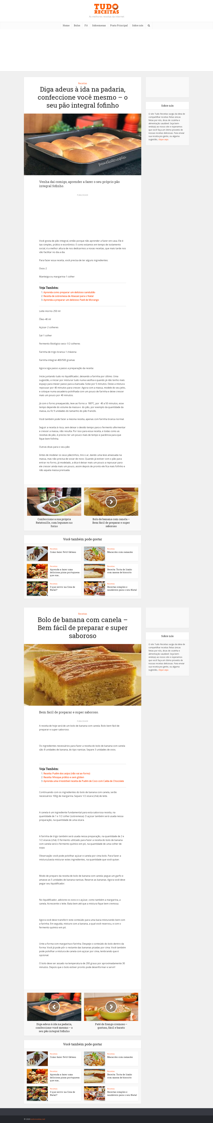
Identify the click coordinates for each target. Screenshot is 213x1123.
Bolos (77, 25)
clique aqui (163, 139)
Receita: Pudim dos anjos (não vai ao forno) (66, 773)
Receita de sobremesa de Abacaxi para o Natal (68, 296)
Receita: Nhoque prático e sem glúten (63, 777)
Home (66, 25)
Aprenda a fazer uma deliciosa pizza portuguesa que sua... (65, 572)
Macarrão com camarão (120, 552)
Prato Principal (119, 25)
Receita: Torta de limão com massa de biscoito (119, 571)
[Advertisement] (106, 51)
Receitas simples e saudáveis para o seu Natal (122, 588)
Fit (86, 25)
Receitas (82, 83)
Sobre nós (137, 25)
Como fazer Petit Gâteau (63, 552)
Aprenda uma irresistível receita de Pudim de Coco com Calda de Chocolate (83, 781)
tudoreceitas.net (38, 1119)
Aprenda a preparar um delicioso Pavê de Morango (71, 299)
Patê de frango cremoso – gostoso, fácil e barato (103, 1110)
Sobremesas (99, 25)
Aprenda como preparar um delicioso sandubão (69, 292)
